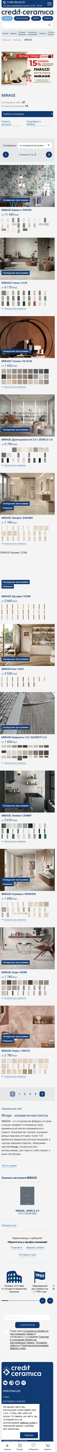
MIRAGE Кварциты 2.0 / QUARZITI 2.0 (24, 737)
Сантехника (22, 18)
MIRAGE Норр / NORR (14, 972)
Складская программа (32, 33)
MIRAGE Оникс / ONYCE (16, 1050)
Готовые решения (22, 33)
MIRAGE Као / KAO (13, 669)
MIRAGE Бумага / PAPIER (16, 209)
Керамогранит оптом (15, 1441)
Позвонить (16, 1247)
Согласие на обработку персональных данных (29, 1332)
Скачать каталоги (51, 33)
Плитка (7, 18)
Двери (36, 18)
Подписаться (27, 1325)
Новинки (42, 33)
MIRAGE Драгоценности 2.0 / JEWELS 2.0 (27, 439)
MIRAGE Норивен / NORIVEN (19, 894)
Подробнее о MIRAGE (33, 123)
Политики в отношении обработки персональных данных (29, 1339)
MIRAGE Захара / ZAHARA (17, 517)
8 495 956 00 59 (16, 2)
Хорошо (29, 1435)
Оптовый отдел (27, 1254)
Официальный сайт (12, 1108)
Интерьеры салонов (14, 1401)
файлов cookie (28, 1422)
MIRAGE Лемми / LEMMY (17, 815)
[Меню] (49, 4)
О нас (6, 1397)
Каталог (5, 33)
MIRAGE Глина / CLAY (14, 282)
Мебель (47, 18)
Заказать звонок (35, 1247)
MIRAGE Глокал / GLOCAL (17, 361)
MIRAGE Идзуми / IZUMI (16, 596)
